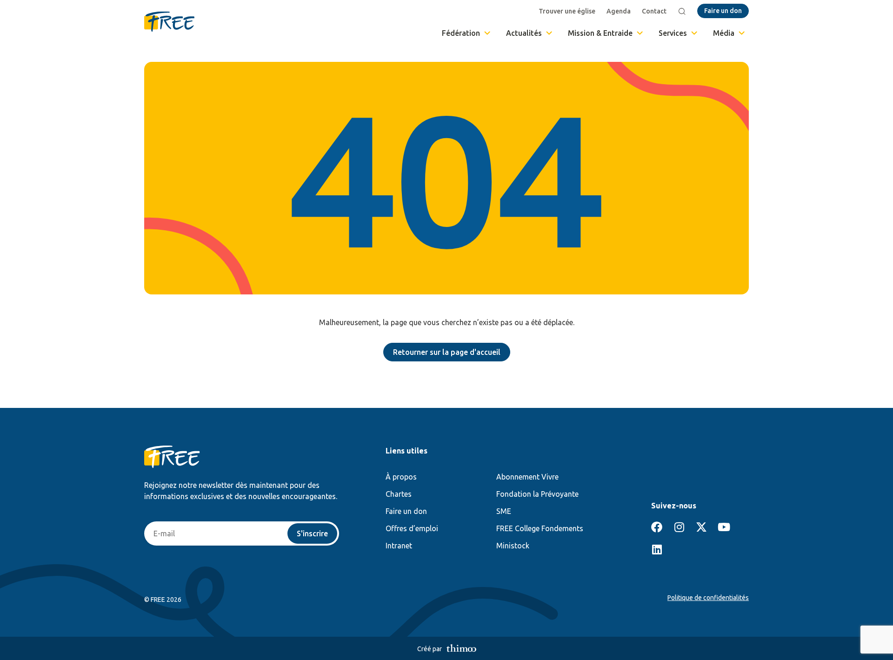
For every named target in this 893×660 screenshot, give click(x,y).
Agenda (618, 11)
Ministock (512, 545)
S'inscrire (312, 533)
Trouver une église (567, 11)
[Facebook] (656, 527)
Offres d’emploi (412, 528)
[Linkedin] (656, 549)
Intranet (399, 545)
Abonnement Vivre (527, 477)
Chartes (399, 494)
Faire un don (406, 511)
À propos (401, 477)
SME (503, 511)
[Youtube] (723, 527)
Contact (654, 11)
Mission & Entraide (600, 33)
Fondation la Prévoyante (537, 494)
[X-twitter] (701, 527)
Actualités (524, 33)
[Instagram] (679, 527)
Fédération (461, 33)
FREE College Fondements (539, 528)
